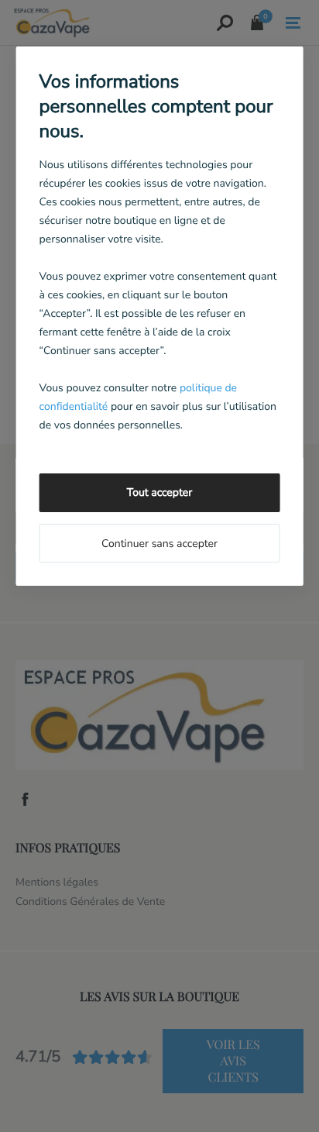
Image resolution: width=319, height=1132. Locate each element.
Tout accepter (159, 492)
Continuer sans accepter (159, 543)
